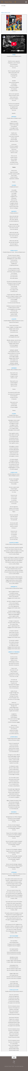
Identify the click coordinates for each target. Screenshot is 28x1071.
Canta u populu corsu (5, 12)
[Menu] (26, 2)
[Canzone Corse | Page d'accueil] (11, 2)
